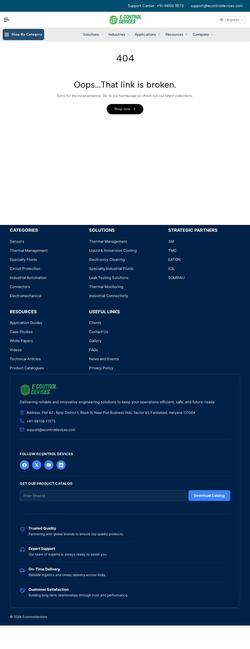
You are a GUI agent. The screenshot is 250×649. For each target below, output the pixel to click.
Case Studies (21, 331)
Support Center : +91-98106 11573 (156, 6)
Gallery (95, 340)
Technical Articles (25, 359)
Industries (116, 34)
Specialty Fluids (23, 259)
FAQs (93, 350)
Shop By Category (26, 34)
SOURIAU (176, 277)
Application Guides (26, 322)
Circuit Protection (25, 268)
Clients (95, 322)
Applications (145, 34)
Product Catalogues (27, 368)
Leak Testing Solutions (108, 277)
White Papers (21, 340)
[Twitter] (36, 465)
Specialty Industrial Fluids (111, 268)
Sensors (17, 241)
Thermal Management (29, 250)
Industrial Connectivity (108, 295)
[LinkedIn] (61, 465)
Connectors (20, 286)
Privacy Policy (101, 368)
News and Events (104, 359)
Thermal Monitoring (106, 286)
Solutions (91, 34)
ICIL (171, 268)
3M (171, 241)
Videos (16, 350)
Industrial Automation (28, 277)
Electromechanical (26, 295)
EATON (174, 259)
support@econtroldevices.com (217, 6)
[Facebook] (24, 465)
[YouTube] (48, 465)
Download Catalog (209, 495)
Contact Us (98, 331)
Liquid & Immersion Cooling (113, 250)
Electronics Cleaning (107, 259)
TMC (172, 250)
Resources (174, 34)
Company (201, 34)
